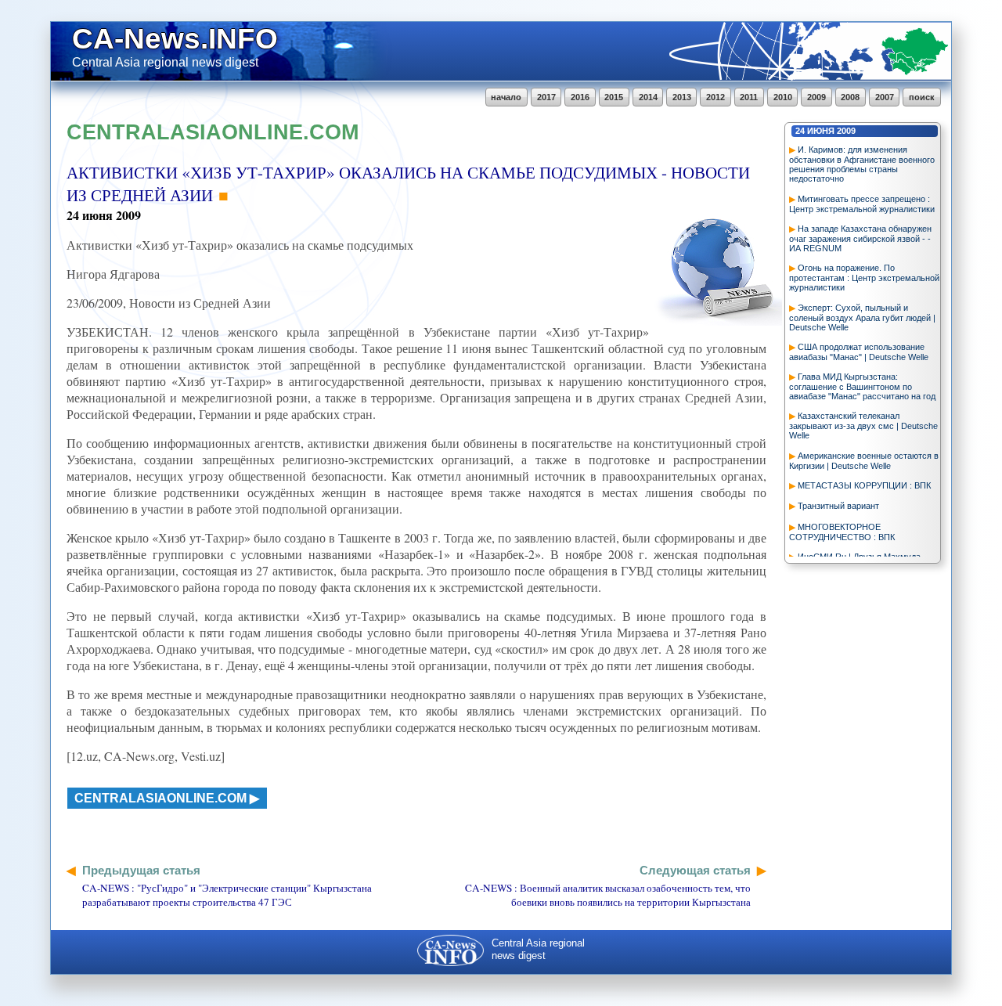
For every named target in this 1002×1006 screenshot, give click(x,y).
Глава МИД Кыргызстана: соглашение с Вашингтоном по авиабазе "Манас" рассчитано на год (862, 386)
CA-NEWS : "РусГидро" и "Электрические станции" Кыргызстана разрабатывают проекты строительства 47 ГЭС (227, 895)
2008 (850, 97)
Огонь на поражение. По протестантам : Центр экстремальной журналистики (864, 277)
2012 (715, 97)
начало (506, 97)
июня (820, 130)
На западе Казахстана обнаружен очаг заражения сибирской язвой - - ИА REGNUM (860, 238)
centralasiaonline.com (160, 798)
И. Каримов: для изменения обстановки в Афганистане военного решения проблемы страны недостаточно (862, 164)
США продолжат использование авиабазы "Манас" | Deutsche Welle (858, 352)
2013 (681, 97)
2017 (546, 97)
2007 (884, 97)
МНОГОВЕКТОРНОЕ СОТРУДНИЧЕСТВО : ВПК (842, 532)
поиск (922, 97)
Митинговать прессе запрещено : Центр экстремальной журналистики (862, 204)
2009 (816, 97)
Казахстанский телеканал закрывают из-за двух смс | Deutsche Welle (863, 425)
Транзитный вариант (838, 505)
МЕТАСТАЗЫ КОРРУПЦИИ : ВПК (864, 485)
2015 (613, 97)
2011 (749, 97)
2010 (782, 97)
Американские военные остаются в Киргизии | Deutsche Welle (864, 461)
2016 (580, 97)
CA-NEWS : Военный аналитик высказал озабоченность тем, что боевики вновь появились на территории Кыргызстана (608, 895)
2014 (648, 97)
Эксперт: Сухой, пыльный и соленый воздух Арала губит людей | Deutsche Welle (862, 317)
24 (800, 130)
